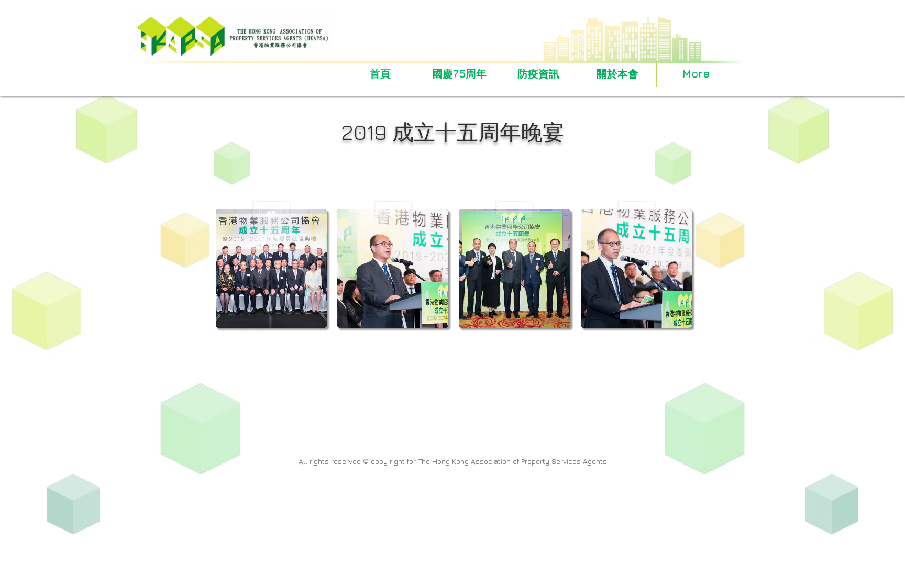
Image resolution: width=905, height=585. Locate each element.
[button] (617, 74)
